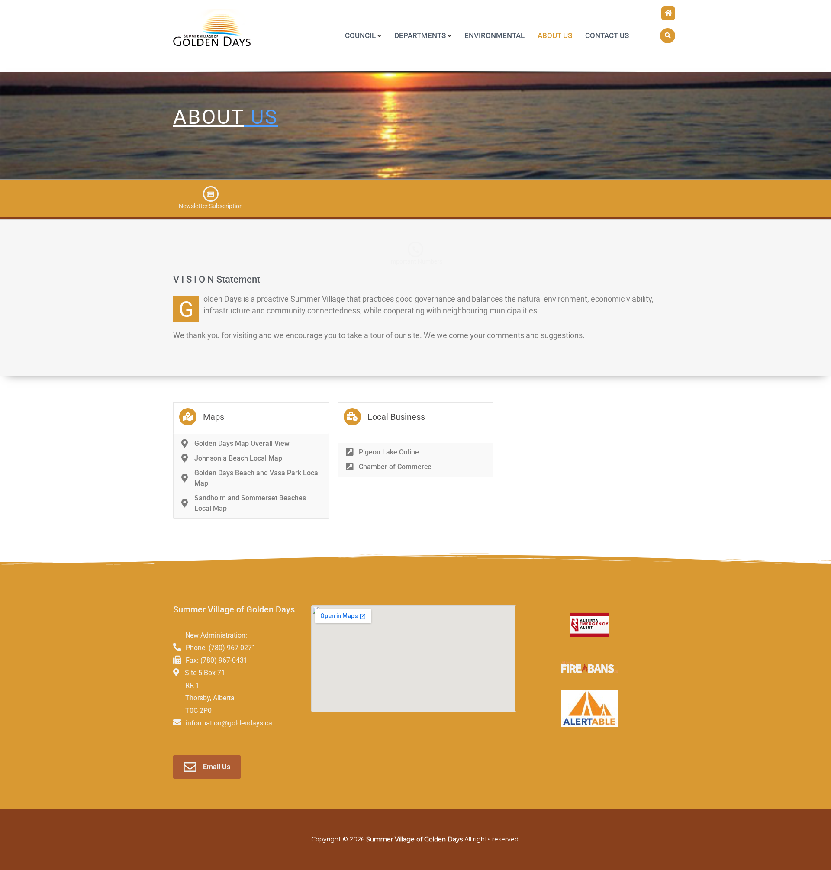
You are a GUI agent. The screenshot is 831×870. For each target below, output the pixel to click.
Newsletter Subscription (211, 206)
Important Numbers (415, 261)
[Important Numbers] (415, 249)
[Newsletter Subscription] (211, 194)
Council (360, 35)
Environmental (494, 35)
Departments (420, 35)
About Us (555, 35)
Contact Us (607, 35)
